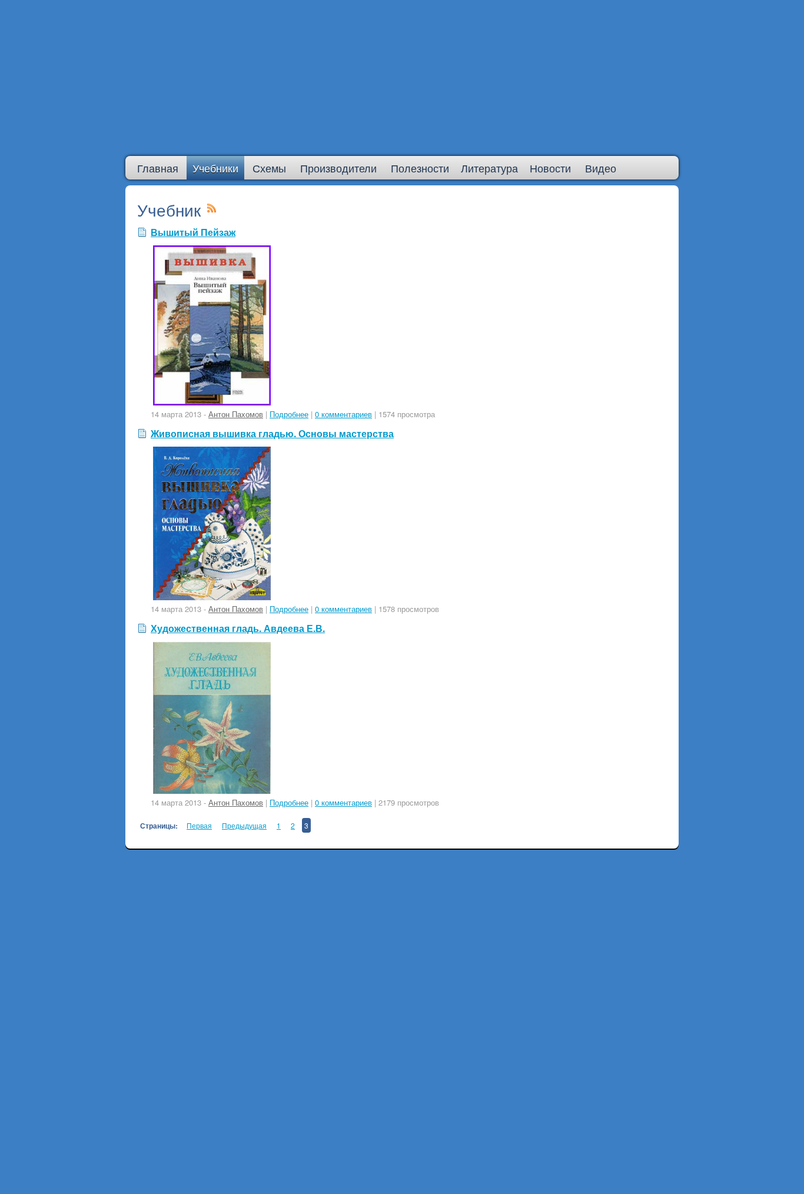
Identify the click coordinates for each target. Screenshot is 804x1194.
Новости (550, 167)
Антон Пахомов (235, 414)
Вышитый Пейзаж (193, 232)
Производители (338, 167)
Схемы (269, 167)
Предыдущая (244, 825)
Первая (199, 825)
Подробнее (289, 414)
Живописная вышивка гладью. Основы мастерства (272, 433)
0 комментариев (343, 414)
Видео (600, 167)
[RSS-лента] (212, 209)
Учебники (215, 167)
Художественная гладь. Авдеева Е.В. (238, 628)
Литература (489, 167)
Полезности (420, 167)
